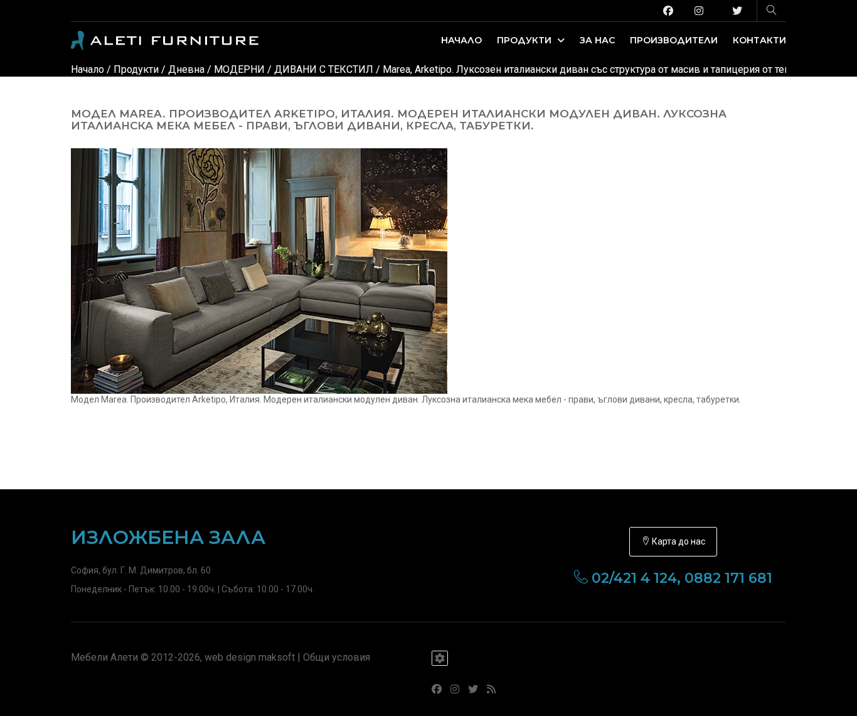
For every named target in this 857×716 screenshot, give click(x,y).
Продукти (525, 40)
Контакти (759, 40)
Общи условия (336, 657)
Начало (461, 40)
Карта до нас (677, 541)
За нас (597, 40)
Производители (674, 40)
